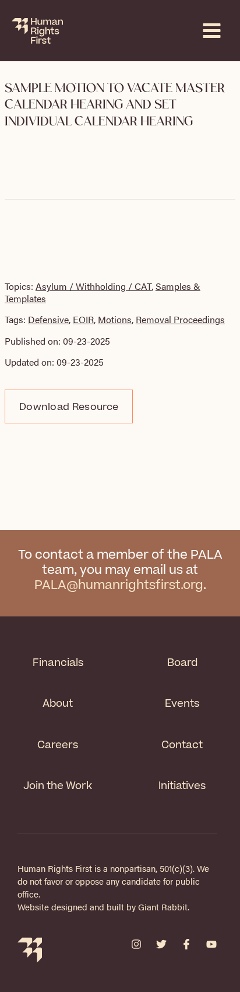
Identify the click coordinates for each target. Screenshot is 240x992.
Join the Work (57, 786)
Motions (115, 319)
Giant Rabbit (163, 907)
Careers (57, 745)
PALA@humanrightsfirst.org (118, 585)
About (58, 703)
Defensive (48, 319)
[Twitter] (161, 944)
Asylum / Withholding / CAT (93, 286)
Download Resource (68, 407)
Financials (58, 663)
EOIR (83, 319)
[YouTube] (211, 944)
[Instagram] (136, 944)
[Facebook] (186, 944)
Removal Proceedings (180, 319)
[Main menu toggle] (211, 30)
